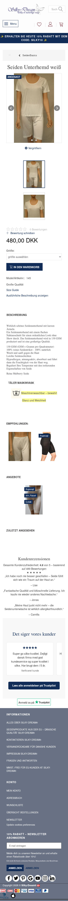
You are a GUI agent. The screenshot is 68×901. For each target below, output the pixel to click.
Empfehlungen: (17, 423)
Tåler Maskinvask (21, 383)
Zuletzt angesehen (20, 530)
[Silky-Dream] (25, 9)
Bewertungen (38, 229)
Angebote (13, 477)
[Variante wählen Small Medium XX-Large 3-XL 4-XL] (36, 458)
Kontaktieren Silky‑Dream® (24, 739)
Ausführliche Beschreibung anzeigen (27, 295)
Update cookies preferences (21, 824)
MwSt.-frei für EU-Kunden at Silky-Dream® (28, 769)
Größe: (10, 250)
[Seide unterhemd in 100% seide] (34, 108)
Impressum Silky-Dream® (22, 753)
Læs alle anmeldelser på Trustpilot (34, 685)
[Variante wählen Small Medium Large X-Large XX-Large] (8, 455)
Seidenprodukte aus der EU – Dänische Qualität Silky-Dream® (31, 731)
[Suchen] (60, 9)
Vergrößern (34, 148)
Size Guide (12, 290)
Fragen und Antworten (22, 760)
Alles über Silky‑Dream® (22, 722)
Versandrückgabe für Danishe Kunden (31, 746)
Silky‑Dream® (28, 885)
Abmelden (32, 868)
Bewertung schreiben (22, 233)
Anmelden (15, 868)
